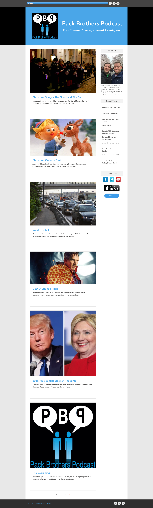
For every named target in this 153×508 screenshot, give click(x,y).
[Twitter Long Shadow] (112, 179)
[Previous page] (52, 494)
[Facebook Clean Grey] (110, 3)
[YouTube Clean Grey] (117, 3)
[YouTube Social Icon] (118, 179)
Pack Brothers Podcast (92, 23)
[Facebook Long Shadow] (105, 179)
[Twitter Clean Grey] (114, 3)
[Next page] (74, 494)
